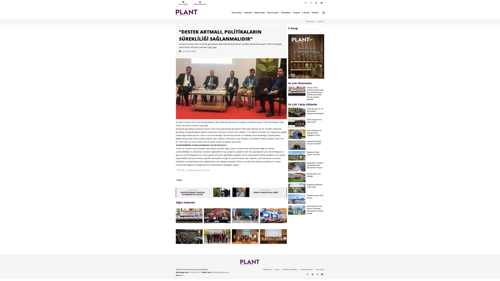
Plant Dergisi (310, 21)
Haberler (248, 12)
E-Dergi (305, 12)
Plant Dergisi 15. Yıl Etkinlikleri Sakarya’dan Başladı (315, 111)
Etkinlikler (286, 12)
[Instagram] (305, 3)
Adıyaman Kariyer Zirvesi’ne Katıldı (314, 142)
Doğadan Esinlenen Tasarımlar (315, 186)
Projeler (296, 12)
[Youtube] (321, 3)
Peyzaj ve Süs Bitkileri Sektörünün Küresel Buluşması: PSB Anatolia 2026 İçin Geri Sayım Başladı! (315, 93)
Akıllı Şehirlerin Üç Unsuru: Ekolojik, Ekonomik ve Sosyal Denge (315, 209)
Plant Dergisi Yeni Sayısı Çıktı (314, 121)
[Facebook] (311, 3)
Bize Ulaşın (320, 269)
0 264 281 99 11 (195, 272)
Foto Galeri (183, 4)
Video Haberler (200, 4)
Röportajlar (259, 12)
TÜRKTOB (180, 170)
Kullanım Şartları (307, 269)
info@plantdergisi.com (221, 272)
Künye (277, 269)
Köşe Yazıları (273, 12)
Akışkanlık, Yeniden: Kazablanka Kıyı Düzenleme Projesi (315, 165)
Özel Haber (237, 12)
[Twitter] (316, 3)
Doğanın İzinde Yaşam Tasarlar (313, 153)
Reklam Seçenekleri (290, 269)
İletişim (314, 12)
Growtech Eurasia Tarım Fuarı (198, 170)
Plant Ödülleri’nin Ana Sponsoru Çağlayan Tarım (314, 132)
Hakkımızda (267, 269)
